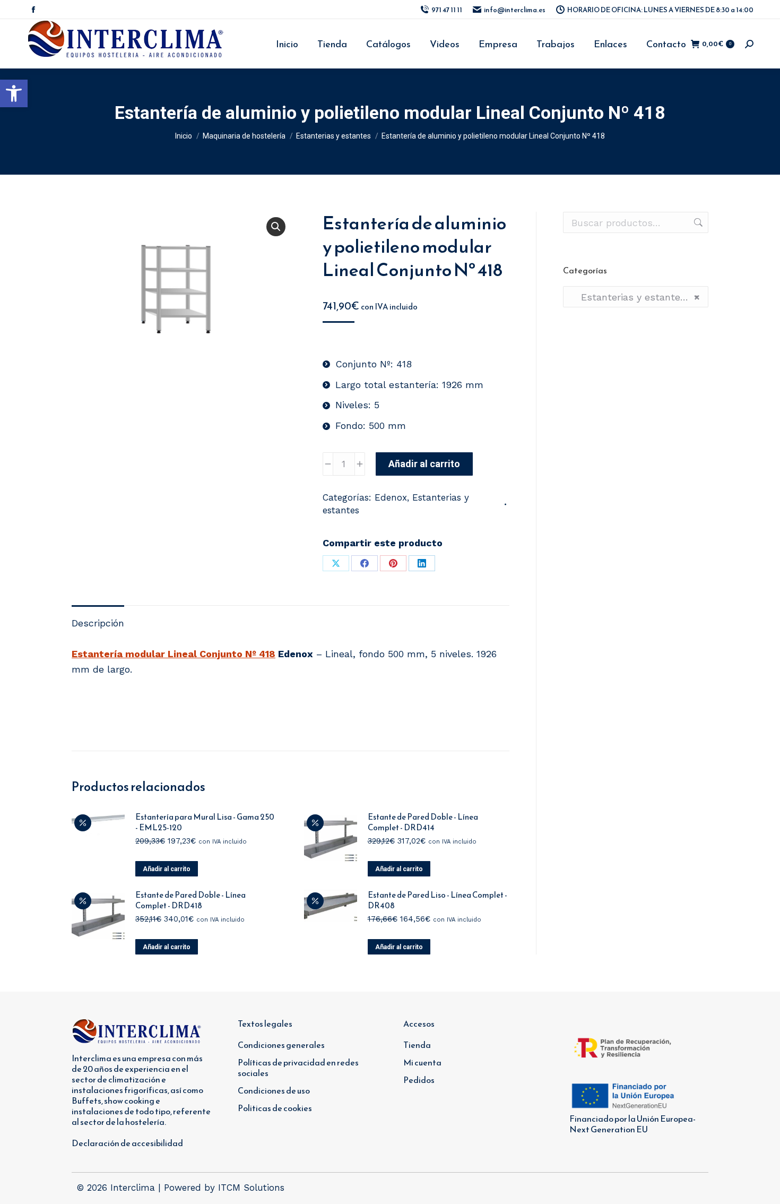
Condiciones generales (281, 1044)
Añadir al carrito (424, 463)
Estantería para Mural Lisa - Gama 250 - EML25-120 (204, 822)
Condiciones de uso (274, 1090)
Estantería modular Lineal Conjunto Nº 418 (173, 653)
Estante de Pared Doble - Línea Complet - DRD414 (423, 822)
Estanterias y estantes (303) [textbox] (635, 297)
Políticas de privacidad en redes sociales (298, 1067)
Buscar (697, 222)
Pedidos (419, 1079)
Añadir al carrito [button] (166, 869)
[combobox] (635, 296)
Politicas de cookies (275, 1108)
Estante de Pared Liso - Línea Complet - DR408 (437, 900)
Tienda (417, 1044)
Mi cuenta (422, 1062)
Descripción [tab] (98, 623)
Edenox (391, 497)
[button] (14, 93)
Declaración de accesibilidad (127, 1143)
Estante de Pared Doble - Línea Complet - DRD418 (190, 900)
